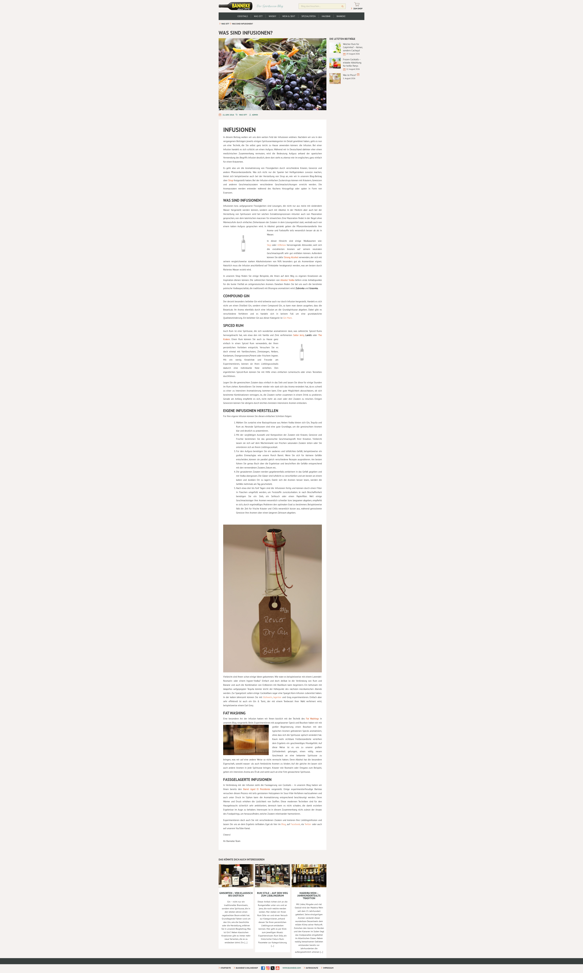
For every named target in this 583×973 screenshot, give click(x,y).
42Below (282, 245)
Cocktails (242, 16)
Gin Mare (287, 317)
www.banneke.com (292, 968)
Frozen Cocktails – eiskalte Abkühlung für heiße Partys (352, 62)
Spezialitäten (308, 16)
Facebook (295, 824)
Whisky (272, 16)
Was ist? (258, 16)
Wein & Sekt (288, 16)
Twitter (308, 824)
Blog (283, 824)
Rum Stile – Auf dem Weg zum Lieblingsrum (272, 894)
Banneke (341, 16)
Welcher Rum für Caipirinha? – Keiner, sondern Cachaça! (353, 47)
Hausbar (326, 16)
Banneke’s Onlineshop (247, 968)
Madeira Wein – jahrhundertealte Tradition (309, 895)
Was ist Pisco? (349, 75)
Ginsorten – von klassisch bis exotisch (236, 894)
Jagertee (277, 697)
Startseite (226, 968)
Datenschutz (312, 968)
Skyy (269, 245)
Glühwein (267, 697)
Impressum (328, 968)
